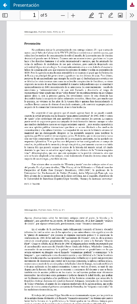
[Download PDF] (132, 5)
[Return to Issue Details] (5, 5)
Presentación (26, 5)
